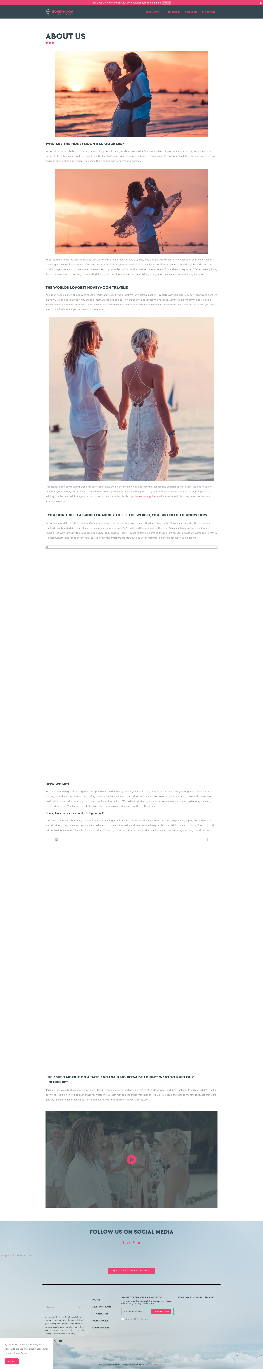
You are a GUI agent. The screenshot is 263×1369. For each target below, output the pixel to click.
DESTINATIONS (153, 12)
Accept (12, 1361)
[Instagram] (128, 1243)
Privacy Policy (159, 1365)
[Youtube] (139, 1243)
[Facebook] (123, 1243)
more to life (111, 259)
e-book (166, 3)
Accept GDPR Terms (136, 1319)
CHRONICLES (208, 12)
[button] (131, 1271)
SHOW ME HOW (161, 1311)
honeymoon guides (146, 496)
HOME (96, 1299)
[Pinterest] (134, 1243)
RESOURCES (191, 12)
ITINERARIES (174, 12)
